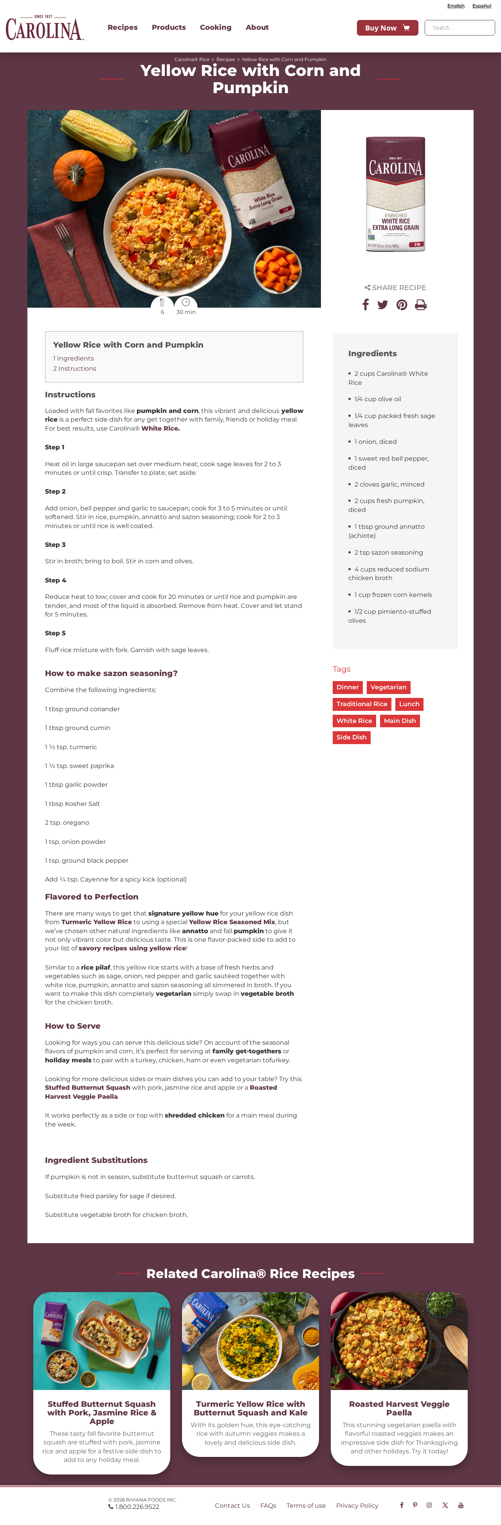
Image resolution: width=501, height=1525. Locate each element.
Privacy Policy (357, 1505)
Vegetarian (389, 687)
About (257, 27)
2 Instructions (74, 368)
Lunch (409, 704)
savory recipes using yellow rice (132, 948)
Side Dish (352, 737)
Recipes (123, 27)
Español (481, 6)
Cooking (216, 27)
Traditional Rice (362, 704)
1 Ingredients (73, 358)
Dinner (348, 687)
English (456, 6)
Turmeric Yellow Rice (96, 922)
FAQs (268, 1505)
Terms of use (306, 1505)
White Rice (354, 721)
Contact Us (232, 1505)
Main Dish (400, 721)
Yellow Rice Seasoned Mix (232, 922)
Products (169, 27)
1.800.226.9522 (137, 1507)
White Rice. (161, 428)
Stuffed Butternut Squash (87, 1087)
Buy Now (380, 27)
